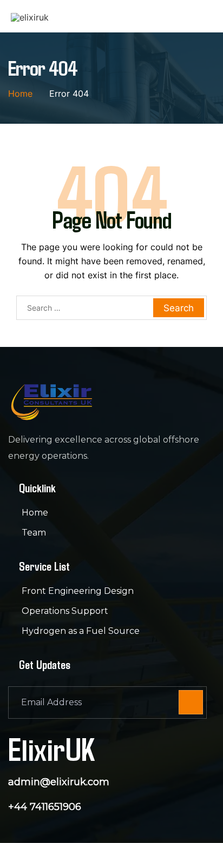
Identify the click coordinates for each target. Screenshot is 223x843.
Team (34, 532)
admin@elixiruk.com (58, 782)
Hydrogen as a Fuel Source (81, 631)
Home (35, 512)
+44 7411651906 (44, 807)
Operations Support (65, 611)
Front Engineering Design (78, 591)
